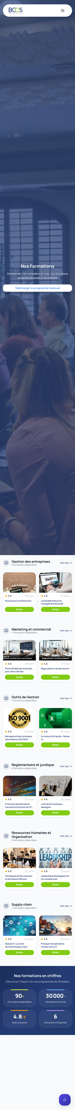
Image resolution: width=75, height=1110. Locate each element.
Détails (19, 609)
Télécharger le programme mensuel (37, 288)
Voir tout (64, 562)
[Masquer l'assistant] (68, 1089)
